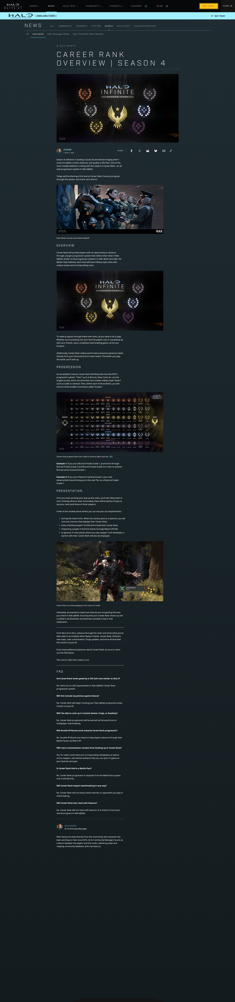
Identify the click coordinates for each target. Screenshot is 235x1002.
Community (93, 6)
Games (34, 6)
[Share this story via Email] (164, 151)
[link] (130, 28)
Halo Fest (69, 6)
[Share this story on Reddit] (148, 151)
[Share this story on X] (139, 151)
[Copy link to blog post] (171, 151)
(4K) (111, 456)
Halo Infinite (38, 34)
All (52, 26)
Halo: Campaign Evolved (58, 34)
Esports (115, 6)
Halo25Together (145, 26)
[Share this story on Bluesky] (156, 151)
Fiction (96, 26)
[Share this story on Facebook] (131, 151)
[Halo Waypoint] (12, 6)
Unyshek (67, 149)
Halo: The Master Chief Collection (88, 34)
